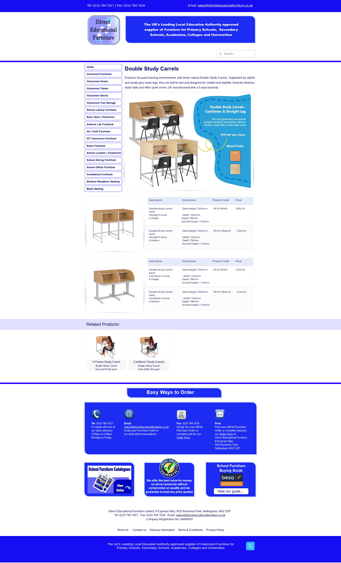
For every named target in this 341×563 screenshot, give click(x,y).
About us (122, 529)
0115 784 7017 (103, 5)
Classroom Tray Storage (101, 102)
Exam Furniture (96, 145)
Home (90, 67)
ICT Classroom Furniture (101, 138)
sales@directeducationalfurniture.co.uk (225, 5)
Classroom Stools (97, 95)
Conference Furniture (100, 174)
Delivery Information (162, 530)
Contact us (139, 530)
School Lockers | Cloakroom (104, 152)
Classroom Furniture (99, 74)
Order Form (226, 433)
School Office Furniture (101, 167)
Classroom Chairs (97, 81)
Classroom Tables (97, 88)
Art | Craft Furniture (98, 131)
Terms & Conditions (190, 530)
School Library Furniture (101, 110)
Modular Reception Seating (103, 181)
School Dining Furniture (101, 160)
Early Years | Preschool (100, 117)
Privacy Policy (215, 530)
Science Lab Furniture (100, 124)
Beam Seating (95, 188)
